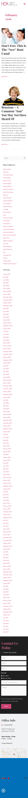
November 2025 (7, 300)
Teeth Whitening (7, 249)
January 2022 (6, 417)
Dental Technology (8, 192)
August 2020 (6, 452)
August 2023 (6, 363)
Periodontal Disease (8, 229)
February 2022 (7, 414)
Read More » (5, 76)
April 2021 (6, 443)
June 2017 (6, 523)
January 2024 (6, 349)
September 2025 (7, 306)
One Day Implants (8, 218)
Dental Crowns (7, 181)
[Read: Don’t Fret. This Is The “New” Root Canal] (13, 36)
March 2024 (6, 343)
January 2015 (6, 603)
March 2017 (6, 529)
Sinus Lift (5, 244)
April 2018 (6, 500)
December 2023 (7, 351)
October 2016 (7, 543)
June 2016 (6, 555)
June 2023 (6, 369)
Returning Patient (7, 678)
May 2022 (6, 406)
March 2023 (6, 377)
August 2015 (6, 583)
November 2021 (7, 423)
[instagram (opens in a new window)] (7, 778)
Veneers (5, 258)
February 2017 (7, 532)
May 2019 (5, 469)
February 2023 (7, 380)
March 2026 (6, 288)
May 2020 (6, 454)
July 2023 (5, 366)
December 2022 (7, 386)
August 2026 (6, 274)
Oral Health (6, 221)
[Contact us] (25, 778)
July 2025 (5, 308)
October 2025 (7, 303)
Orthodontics (6, 223)
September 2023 (7, 360)
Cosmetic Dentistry (8, 175)
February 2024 (7, 346)
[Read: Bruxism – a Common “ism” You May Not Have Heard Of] (13, 95)
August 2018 (6, 489)
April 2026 (6, 286)
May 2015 (5, 592)
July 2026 (5, 277)
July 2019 (5, 463)
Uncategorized (7, 255)
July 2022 (5, 400)
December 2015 (7, 572)
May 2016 (5, 557)
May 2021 (5, 440)
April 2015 (6, 595)
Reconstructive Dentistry (9, 235)
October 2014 (7, 609)
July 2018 (5, 492)
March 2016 (6, 563)
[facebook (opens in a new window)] (1, 778)
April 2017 (6, 526)
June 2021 (6, 437)
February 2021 (7, 449)
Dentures (5, 195)
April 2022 (6, 409)
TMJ (4, 252)
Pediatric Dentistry (8, 226)
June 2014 (6, 620)
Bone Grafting (7, 169)
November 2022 (7, 389)
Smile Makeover (7, 246)
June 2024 (6, 334)
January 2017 (6, 535)
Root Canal (6, 238)
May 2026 (6, 283)
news (4, 215)
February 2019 (7, 477)
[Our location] (27, 778)
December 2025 (7, 297)
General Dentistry (8, 201)
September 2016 (7, 546)
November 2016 (7, 540)
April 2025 (6, 317)
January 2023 (6, 383)
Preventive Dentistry (8, 232)
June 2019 (6, 466)
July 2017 (5, 520)
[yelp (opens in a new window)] (8, 778)
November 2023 (7, 354)
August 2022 (6, 397)
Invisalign (5, 209)
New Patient (6, 676)
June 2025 (6, 311)
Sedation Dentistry (8, 241)
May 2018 (5, 497)
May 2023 (6, 371)
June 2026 (6, 280)
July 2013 (5, 626)
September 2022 (7, 394)
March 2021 (6, 446)
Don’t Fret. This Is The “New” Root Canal (14, 49)
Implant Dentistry (7, 206)
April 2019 (6, 472)
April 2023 (6, 374)
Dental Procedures (8, 189)
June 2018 (6, 494)
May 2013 (5, 632)
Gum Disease (6, 203)
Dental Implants (7, 186)
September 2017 (7, 517)
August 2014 (6, 615)
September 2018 (7, 486)
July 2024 (5, 331)
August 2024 (6, 328)
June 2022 (6, 403)
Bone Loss (6, 172)
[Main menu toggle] (24, 4)
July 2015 (5, 586)
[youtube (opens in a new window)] (5, 778)
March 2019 (6, 474)
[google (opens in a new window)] (3, 778)
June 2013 (6, 629)
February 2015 (7, 600)
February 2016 (7, 566)
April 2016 (6, 560)
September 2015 (7, 580)
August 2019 (6, 460)
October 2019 (7, 457)
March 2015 (6, 598)
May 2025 (6, 314)
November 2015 (7, 575)
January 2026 (6, 294)
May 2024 (6, 337)
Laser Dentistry (7, 212)
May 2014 (6, 623)
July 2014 (5, 618)
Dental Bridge (6, 178)
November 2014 (7, 606)
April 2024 (6, 340)
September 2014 (7, 612)
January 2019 (6, 480)
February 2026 (7, 291)
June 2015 (6, 589)
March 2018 (6, 503)
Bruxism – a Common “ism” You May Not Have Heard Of (14, 113)
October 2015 (7, 578)
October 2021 (7, 426)
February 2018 (7, 506)
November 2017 (7, 512)
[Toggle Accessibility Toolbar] (3, 791)
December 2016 (7, 537)
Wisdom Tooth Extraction (10, 264)
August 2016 (6, 549)
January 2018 (6, 509)
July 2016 (5, 552)
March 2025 (6, 320)
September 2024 (7, 326)
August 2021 (6, 432)
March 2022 (6, 411)
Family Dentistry (7, 198)
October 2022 (7, 391)
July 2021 (5, 434)
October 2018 (7, 483)
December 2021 (7, 420)
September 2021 (7, 429)
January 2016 (6, 569)
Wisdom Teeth (7, 261)
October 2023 (7, 357)
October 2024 (7, 323)
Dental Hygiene (7, 183)
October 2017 (7, 515)
